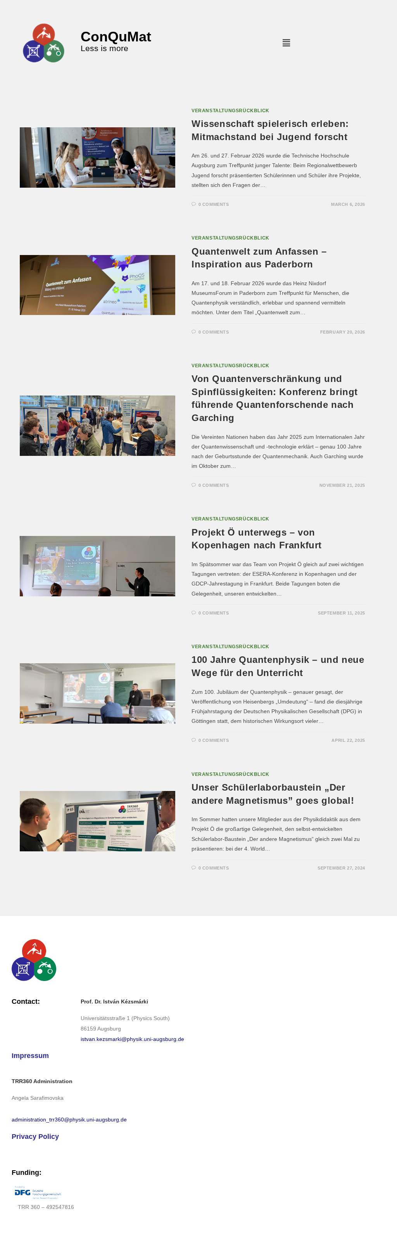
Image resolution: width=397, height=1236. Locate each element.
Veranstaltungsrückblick (230, 110)
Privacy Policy (35, 1136)
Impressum (30, 1056)
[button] (286, 43)
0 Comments (213, 204)
